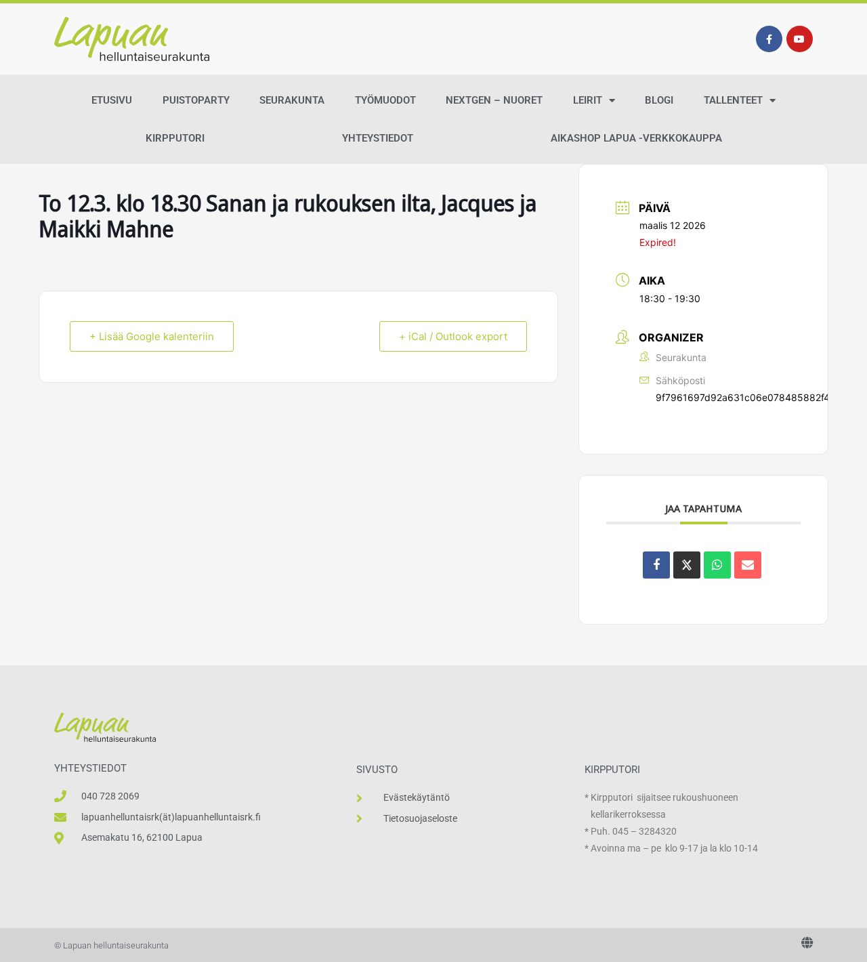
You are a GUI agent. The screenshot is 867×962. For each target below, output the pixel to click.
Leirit (587, 100)
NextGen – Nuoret (494, 100)
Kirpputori (175, 138)
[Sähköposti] (747, 565)
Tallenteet (733, 100)
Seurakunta (291, 100)
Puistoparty (196, 100)
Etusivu (111, 100)
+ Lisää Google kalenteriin (151, 336)
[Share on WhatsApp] (717, 565)
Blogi (659, 100)
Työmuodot (385, 100)
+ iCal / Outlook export (453, 336)
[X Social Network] (686, 565)
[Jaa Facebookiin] (656, 565)
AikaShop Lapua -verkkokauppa (636, 138)
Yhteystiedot (377, 138)
